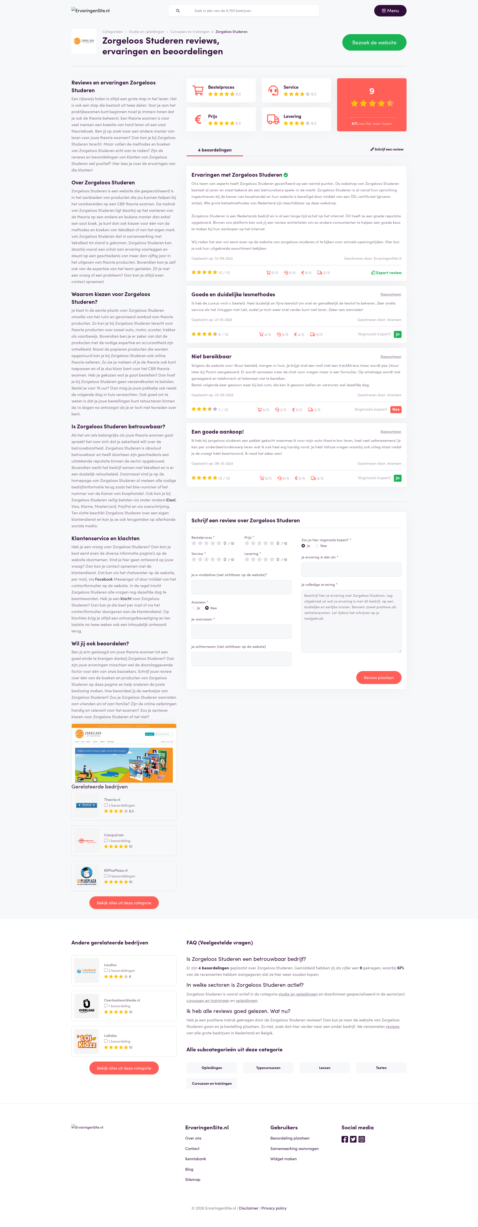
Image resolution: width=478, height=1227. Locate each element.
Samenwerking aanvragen (294, 1148)
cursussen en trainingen (207, 1000)
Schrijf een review (389, 149)
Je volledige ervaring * (319, 584)
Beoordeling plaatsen (289, 1138)
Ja (198, 607)
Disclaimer (248, 1208)
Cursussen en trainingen (189, 31)
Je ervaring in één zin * (319, 556)
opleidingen (246, 1000)
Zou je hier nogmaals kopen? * (326, 539)
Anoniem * (199, 602)
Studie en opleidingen (146, 31)
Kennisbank (195, 1158)
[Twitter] (353, 1139)
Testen (381, 1067)
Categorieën (112, 31)
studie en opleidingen (298, 994)
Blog (189, 1169)
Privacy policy (274, 1208)
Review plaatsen (379, 677)
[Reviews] (90, 10)
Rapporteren (391, 294)
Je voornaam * (203, 618)
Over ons (193, 1138)
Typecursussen (268, 1067)
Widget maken (283, 1158)
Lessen (324, 1067)
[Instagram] (361, 1139)
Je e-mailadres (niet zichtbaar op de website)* (229, 574)
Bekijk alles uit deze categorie (124, 902)
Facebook (104, 579)
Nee (213, 607)
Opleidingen (212, 1067)
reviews (393, 1026)
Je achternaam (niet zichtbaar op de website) (228, 646)
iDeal (171, 499)
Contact (192, 1148)
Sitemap (192, 1179)
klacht (125, 598)
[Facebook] (345, 1139)
